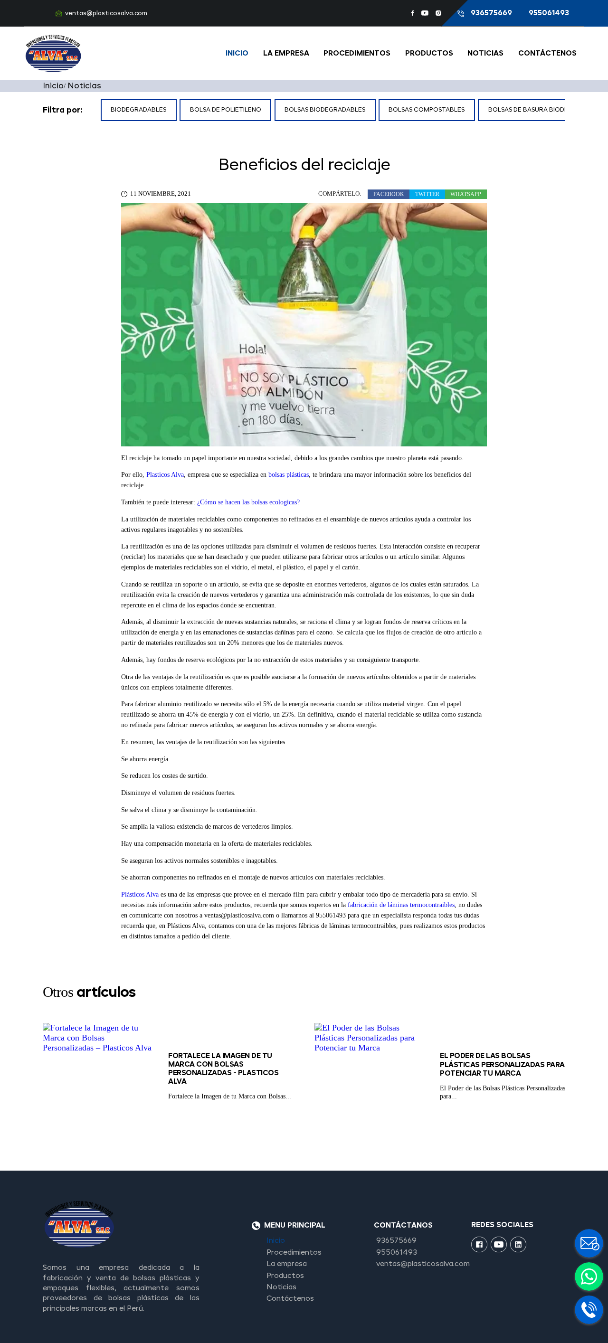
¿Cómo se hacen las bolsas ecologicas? (248, 502)
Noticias (485, 53)
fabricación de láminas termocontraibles (401, 904)
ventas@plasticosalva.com (106, 13)
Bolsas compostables (427, 110)
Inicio (237, 53)
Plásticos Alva (140, 894)
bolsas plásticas (288, 474)
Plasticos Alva (165, 474)
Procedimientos (356, 53)
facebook (388, 194)
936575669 (492, 13)
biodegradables (138, 110)
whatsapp (465, 194)
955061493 (549, 13)
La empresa (286, 53)
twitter (427, 194)
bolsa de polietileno (225, 110)
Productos (429, 53)
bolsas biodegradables (325, 110)
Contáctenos (547, 53)
